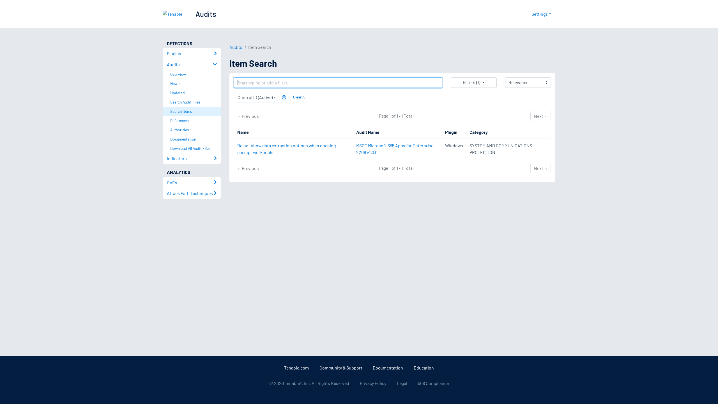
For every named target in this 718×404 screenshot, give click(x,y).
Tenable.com (296, 367)
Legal (402, 383)
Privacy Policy (373, 383)
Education (424, 367)
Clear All (299, 97)
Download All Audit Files (190, 148)
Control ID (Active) (255, 97)
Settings (539, 14)
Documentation (388, 367)
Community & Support (340, 367)
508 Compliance (433, 383)
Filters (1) (471, 82)
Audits (205, 14)
